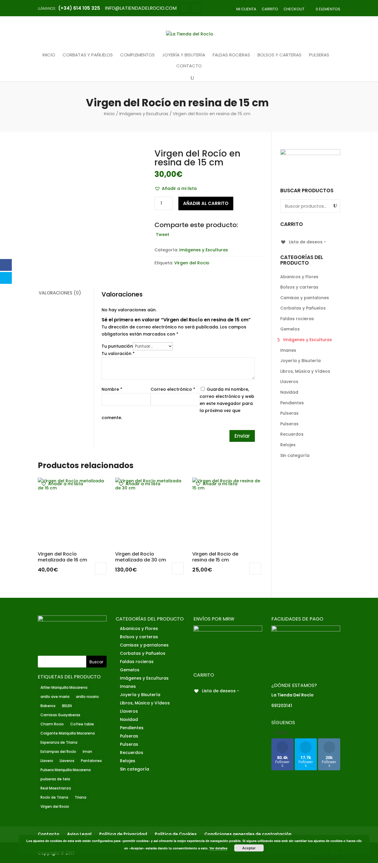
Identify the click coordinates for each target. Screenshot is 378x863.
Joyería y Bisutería (183, 55)
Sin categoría (294, 455)
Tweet (162, 234)
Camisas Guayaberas (60, 714)
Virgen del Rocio (191, 263)
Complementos (137, 55)
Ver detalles (218, 848)
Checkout (294, 9)
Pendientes (292, 403)
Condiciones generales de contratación (247, 834)
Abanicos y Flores (299, 277)
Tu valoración (118, 353)
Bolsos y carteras (280, 55)
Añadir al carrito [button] (101, 568)
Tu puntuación (117, 346)
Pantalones (91, 760)
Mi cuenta (246, 9)
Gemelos (290, 329)
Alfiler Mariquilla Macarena (63, 687)
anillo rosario (87, 696)
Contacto (189, 66)
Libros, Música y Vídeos (305, 371)
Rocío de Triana (54, 797)
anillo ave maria (54, 696)
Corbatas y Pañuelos (88, 55)
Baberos (48, 705)
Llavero (46, 760)
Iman (87, 751)
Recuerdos (292, 434)
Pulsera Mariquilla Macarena (65, 769)
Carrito (270, 9)
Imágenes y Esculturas (143, 113)
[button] (175, 188)
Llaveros (289, 382)
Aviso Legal (79, 834)
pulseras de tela (55, 778)
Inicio (49, 55)
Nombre (112, 389)
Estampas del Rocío (58, 751)
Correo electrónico (173, 389)
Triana (80, 797)
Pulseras (319, 55)
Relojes (288, 445)
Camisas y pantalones (304, 298)
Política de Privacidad (123, 834)
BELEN (67, 705)
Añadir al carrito (206, 203)
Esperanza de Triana (58, 742)
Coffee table (82, 724)
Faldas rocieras (231, 55)
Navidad (289, 392)
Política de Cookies (176, 834)
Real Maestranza (55, 788)
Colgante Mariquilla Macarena (67, 733)
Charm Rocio (52, 724)
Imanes (288, 350)
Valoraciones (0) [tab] (60, 293)
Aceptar (249, 848)
